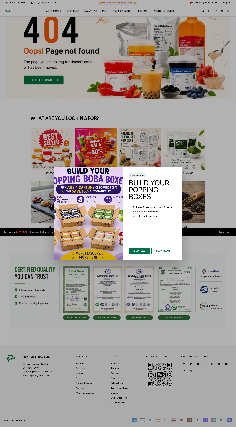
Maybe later (163, 251)
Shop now (139, 251)
